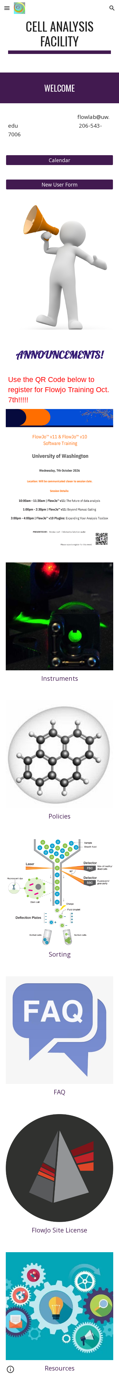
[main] (59, 36)
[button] (7, 8)
